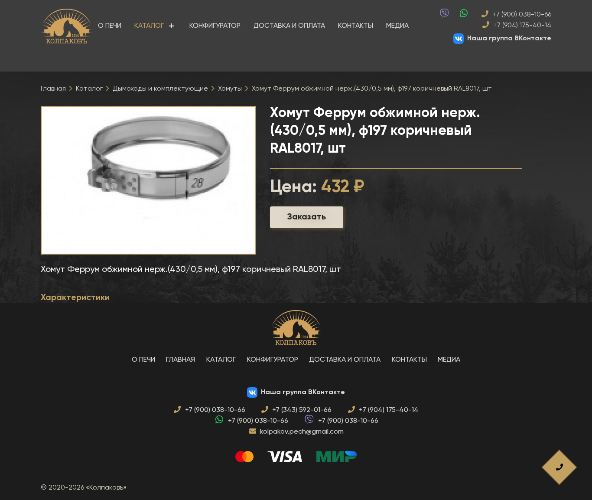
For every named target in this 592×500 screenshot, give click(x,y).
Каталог (149, 26)
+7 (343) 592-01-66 (302, 410)
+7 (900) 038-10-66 (521, 14)
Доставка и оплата (289, 26)
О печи (109, 26)
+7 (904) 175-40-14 (521, 25)
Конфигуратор (215, 26)
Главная (53, 88)
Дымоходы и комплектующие (160, 88)
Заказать (306, 217)
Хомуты (230, 88)
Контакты (355, 26)
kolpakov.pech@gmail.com (302, 431)
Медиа (397, 26)
